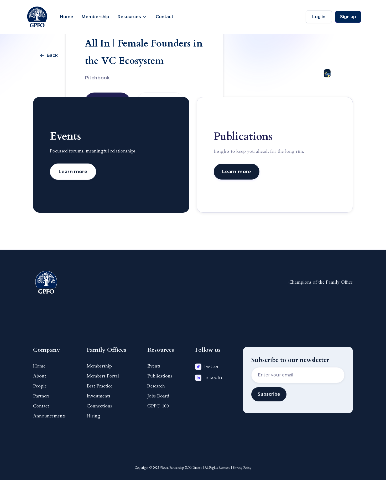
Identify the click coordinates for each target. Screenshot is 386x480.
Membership (95, 16)
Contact (164, 16)
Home (66, 16)
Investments (98, 396)
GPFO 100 (158, 406)
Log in (318, 16)
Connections (99, 406)
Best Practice (99, 386)
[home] (37, 16)
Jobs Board (158, 396)
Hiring (93, 416)
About (39, 376)
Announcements (49, 416)
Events (153, 366)
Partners (41, 396)
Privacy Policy (242, 468)
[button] (132, 17)
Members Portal (103, 376)
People (40, 386)
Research (156, 386)
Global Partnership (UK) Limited (181, 468)
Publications (159, 376)
